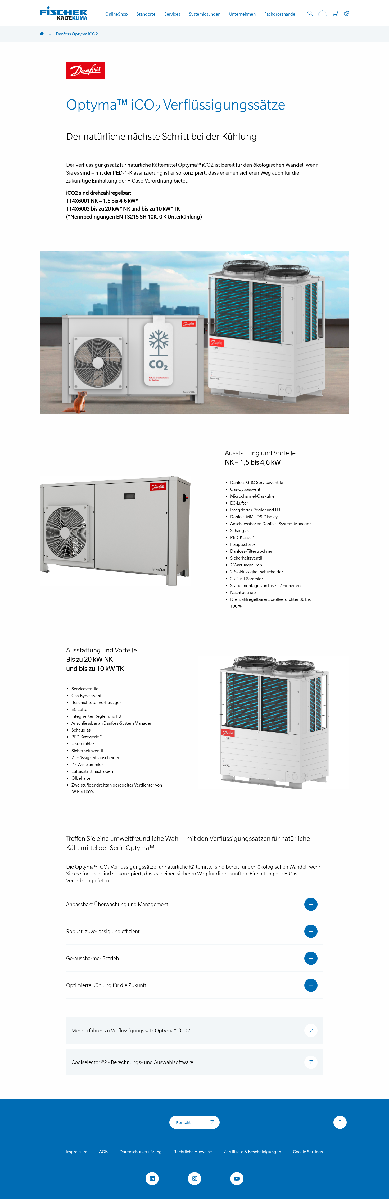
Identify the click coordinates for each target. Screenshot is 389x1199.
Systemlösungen (204, 14)
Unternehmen (242, 14)
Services (172, 14)
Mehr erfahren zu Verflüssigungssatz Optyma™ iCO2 (130, 1030)
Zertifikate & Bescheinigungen (252, 1151)
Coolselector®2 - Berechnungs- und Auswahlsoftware (132, 1062)
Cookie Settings (308, 1151)
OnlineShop (116, 14)
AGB (103, 1151)
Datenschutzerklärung (141, 1151)
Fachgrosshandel (280, 14)
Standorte (146, 14)
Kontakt (183, 1122)
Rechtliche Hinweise (193, 1151)
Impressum (76, 1151)
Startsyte (42, 34)
